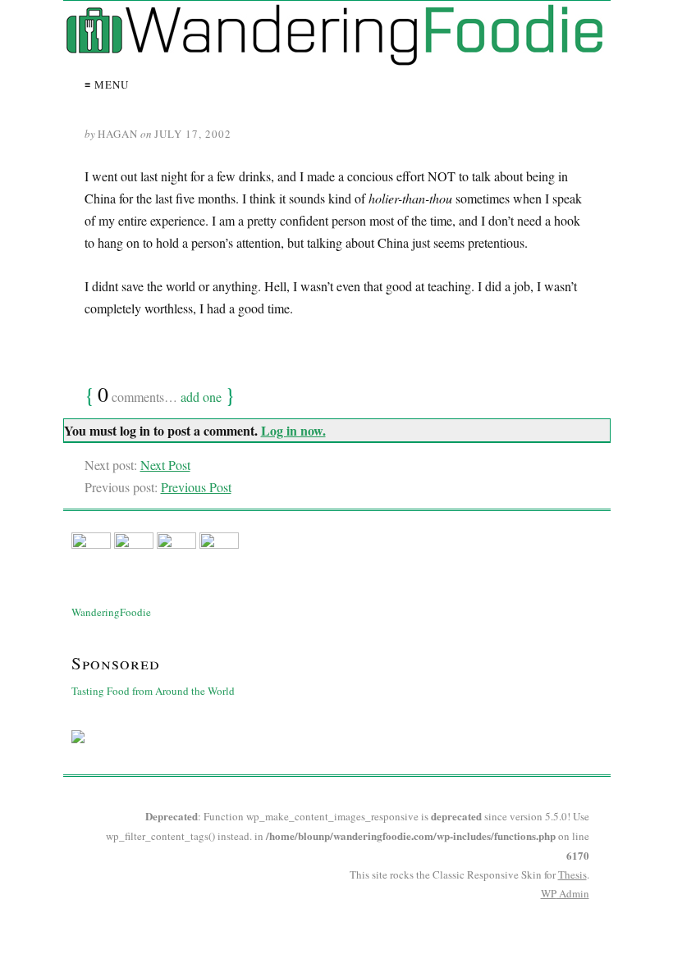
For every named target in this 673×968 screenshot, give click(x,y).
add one (201, 396)
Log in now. (293, 430)
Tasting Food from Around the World (153, 690)
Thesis (572, 874)
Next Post (165, 464)
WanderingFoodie (111, 612)
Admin (565, 893)
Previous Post (196, 486)
